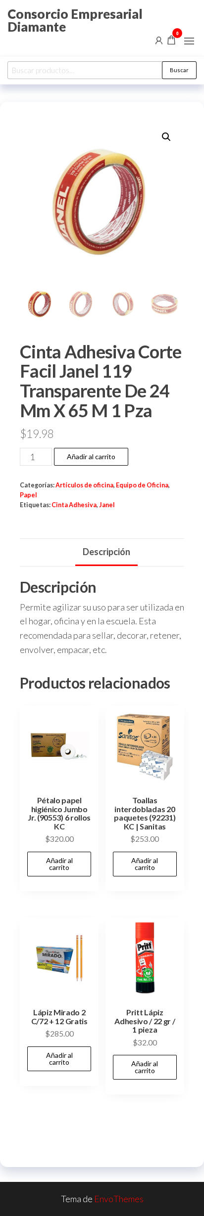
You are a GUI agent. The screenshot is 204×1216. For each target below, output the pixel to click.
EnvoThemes (119, 1198)
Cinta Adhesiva (74, 505)
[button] (189, 41)
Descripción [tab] (106, 551)
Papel (28, 495)
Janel (107, 505)
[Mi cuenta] (158, 39)
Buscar (179, 70)
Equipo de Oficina (142, 485)
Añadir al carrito (91, 456)
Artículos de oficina (84, 485)
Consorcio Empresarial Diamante (75, 20)
